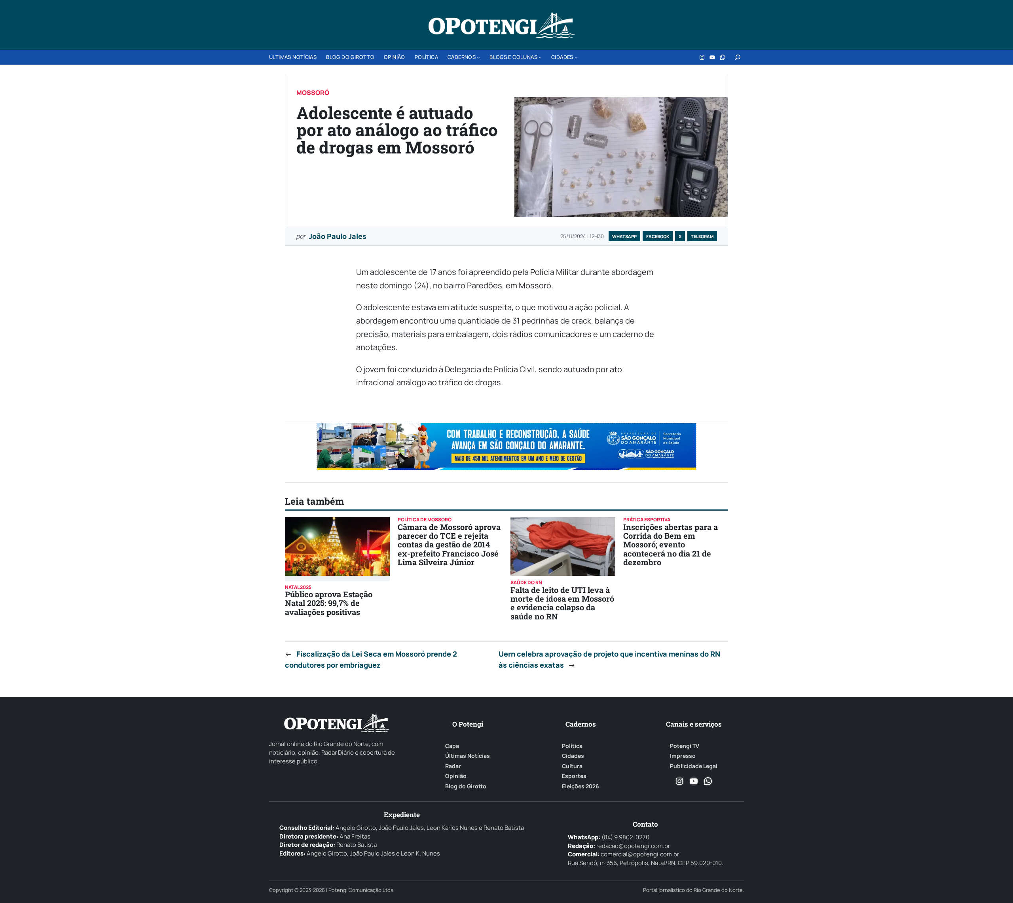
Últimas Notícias (467, 755)
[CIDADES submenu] (576, 57)
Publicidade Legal (693, 766)
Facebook (657, 236)
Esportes (574, 776)
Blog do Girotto (465, 786)
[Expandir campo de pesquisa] (737, 57)
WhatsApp (624, 236)
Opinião (456, 776)
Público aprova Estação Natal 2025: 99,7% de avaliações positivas (328, 603)
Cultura (572, 766)
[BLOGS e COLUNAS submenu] (540, 57)
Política (572, 746)
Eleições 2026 (580, 786)
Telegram (702, 236)
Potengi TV (684, 746)
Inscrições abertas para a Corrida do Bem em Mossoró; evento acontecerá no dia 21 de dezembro (670, 545)
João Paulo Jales (337, 236)
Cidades (573, 755)
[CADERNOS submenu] (478, 57)
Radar (453, 766)
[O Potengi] (502, 25)
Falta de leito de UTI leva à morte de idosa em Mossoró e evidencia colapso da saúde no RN (562, 603)
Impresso (683, 755)
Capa (452, 746)
